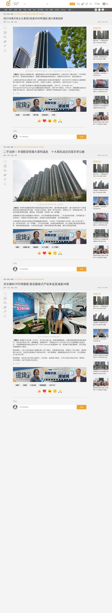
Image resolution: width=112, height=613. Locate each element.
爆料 (98, 4)
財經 (29, 10)
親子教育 (40, 10)
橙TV (10, 10)
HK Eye (63, 10)
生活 (46, 10)
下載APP (72, 4)
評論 (25, 10)
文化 (34, 10)
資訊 (20, 10)
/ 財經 (8, 14)
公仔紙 (57, 10)
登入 (107, 4)
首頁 (5, 10)
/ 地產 (11, 14)
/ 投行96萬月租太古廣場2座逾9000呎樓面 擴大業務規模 (28, 14)
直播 (15, 10)
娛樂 (51, 10)
